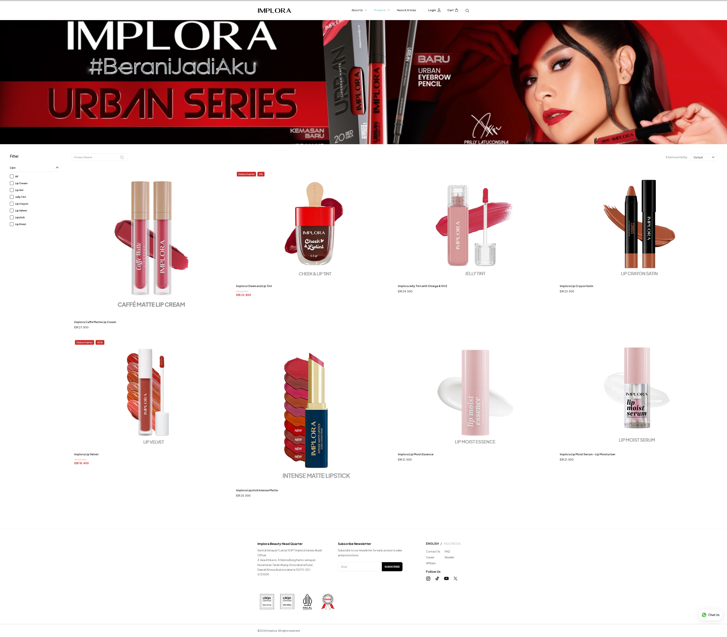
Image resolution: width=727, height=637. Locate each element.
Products (380, 10)
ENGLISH (432, 543)
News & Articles (406, 10)
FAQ (447, 551)
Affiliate (431, 563)
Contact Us (433, 551)
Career (430, 557)
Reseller (449, 557)
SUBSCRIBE (392, 566)
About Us (357, 10)
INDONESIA (452, 543)
